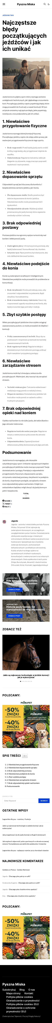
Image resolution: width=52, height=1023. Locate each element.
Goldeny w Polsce (9, 870)
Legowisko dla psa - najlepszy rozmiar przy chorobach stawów (25, 850)
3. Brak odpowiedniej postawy (19, 771)
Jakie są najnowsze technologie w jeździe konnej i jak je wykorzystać (26, 676)
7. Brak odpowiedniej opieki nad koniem (23, 783)
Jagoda (14, 521)
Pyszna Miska (26, 4)
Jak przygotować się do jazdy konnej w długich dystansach (24, 835)
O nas (31, 989)
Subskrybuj (9, 989)
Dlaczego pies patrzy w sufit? (19, 876)
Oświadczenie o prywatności (22, 1000)
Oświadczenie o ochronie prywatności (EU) (20, 1009)
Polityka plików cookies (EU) (22, 1004)
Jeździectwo (8, 15)
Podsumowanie (13, 786)
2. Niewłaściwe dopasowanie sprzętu (22, 767)
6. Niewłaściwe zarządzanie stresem (21, 780)
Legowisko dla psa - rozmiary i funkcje (16, 819)
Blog (22, 989)
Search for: (7, 796)
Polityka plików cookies (19, 997)
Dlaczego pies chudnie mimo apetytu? (23, 889)
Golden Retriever (23, 870)
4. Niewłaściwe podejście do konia (21, 774)
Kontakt (28, 993)
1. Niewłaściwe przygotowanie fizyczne (23, 764)
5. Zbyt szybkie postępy (16, 777)
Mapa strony (13, 993)
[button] (49, 4)
